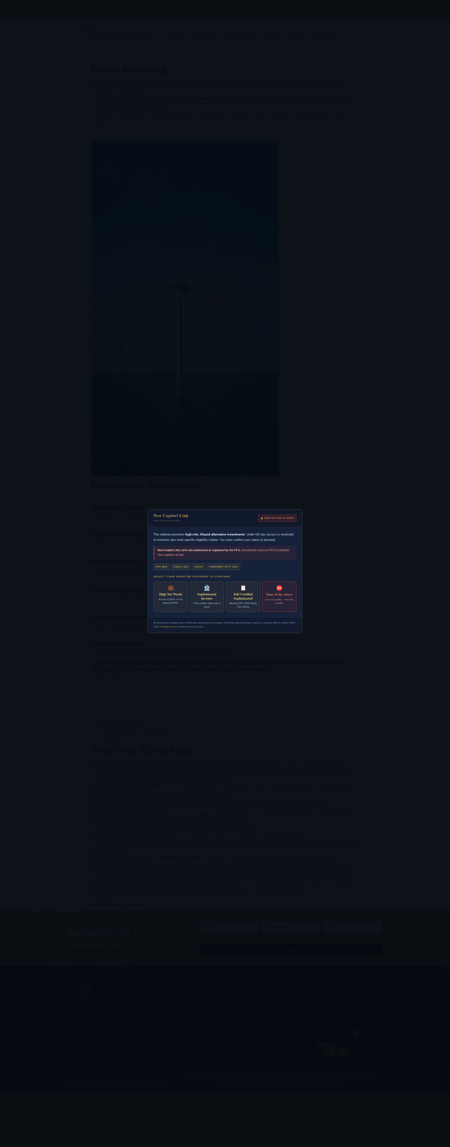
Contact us (166, 626)
